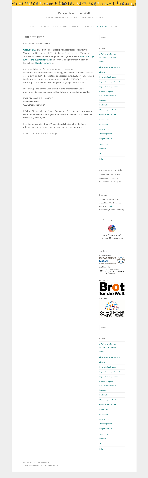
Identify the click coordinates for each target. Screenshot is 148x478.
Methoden (103, 148)
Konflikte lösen (104, 105)
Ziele (101, 153)
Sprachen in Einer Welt (107, 115)
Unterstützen (101, 27)
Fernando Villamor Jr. (48, 465)
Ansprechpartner (105, 134)
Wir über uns (89, 27)
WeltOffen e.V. (29, 49)
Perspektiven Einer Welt (74, 13)
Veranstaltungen (44, 27)
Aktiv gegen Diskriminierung (109, 67)
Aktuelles (102, 72)
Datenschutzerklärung (107, 77)
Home (32, 27)
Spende (110, 206)
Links (101, 159)
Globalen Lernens (43, 63)
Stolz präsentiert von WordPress (36, 463)
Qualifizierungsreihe (61, 27)
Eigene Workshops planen (109, 87)
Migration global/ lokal (107, 110)
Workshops (76, 27)
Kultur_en (102, 61)
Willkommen (103, 124)
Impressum (114, 27)
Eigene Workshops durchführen (111, 82)
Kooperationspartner (107, 138)
